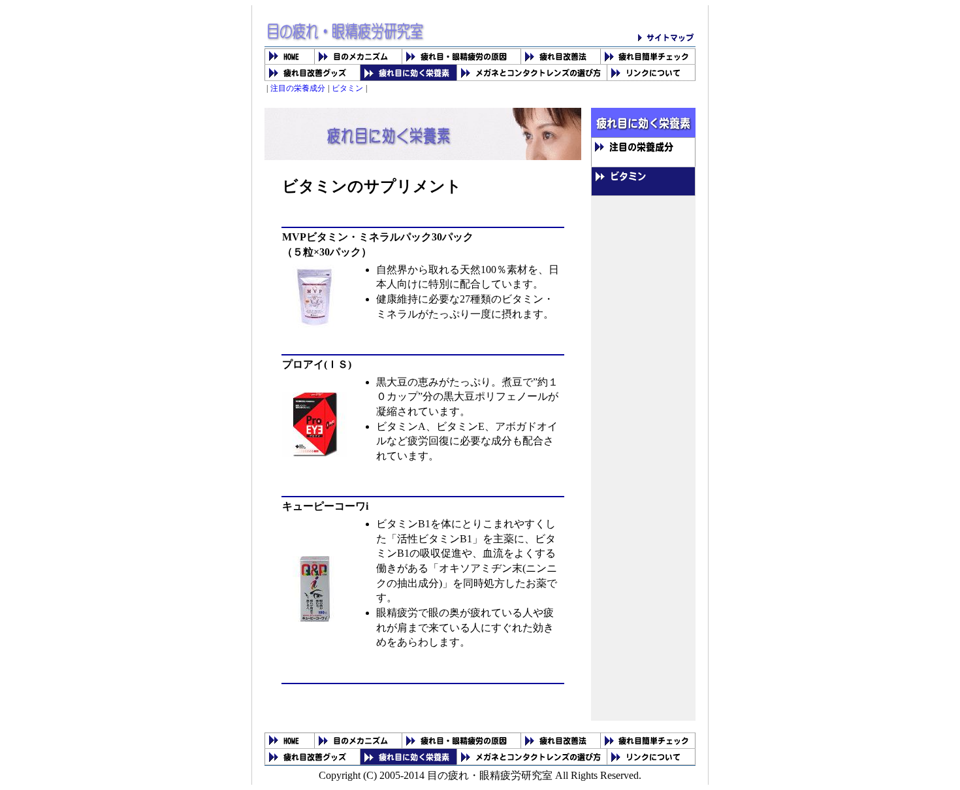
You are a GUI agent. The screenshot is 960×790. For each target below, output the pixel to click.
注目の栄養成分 (297, 88)
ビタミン (347, 88)
